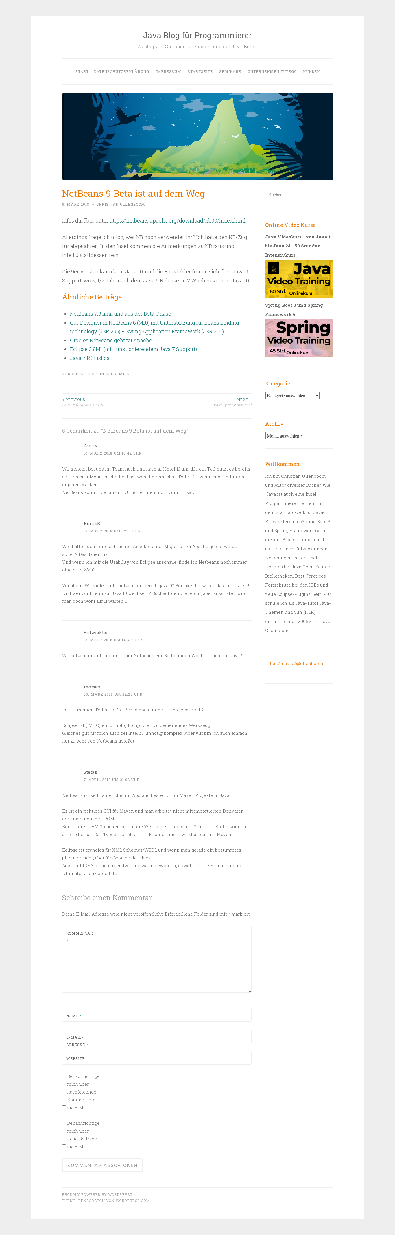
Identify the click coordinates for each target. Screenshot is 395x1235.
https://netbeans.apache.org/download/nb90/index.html (178, 220)
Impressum (168, 71)
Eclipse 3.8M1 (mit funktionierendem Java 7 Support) (133, 348)
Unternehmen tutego (272, 71)
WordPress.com (133, 1200)
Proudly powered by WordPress (97, 1194)
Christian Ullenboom (120, 204)
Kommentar (79, 937)
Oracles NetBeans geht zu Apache (111, 340)
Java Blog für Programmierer (197, 35)
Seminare (230, 71)
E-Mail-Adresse (77, 1041)
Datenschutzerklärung (121, 71)
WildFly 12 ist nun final (232, 402)
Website (75, 1058)
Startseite (200, 71)
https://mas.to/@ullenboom (294, 663)
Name (74, 1015)
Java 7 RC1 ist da (90, 357)
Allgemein (117, 374)
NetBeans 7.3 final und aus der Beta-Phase (120, 313)
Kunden (311, 71)
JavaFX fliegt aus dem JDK (84, 402)
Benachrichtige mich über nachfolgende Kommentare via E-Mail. (83, 1091)
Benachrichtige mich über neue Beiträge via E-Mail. (83, 1134)
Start (82, 71)
